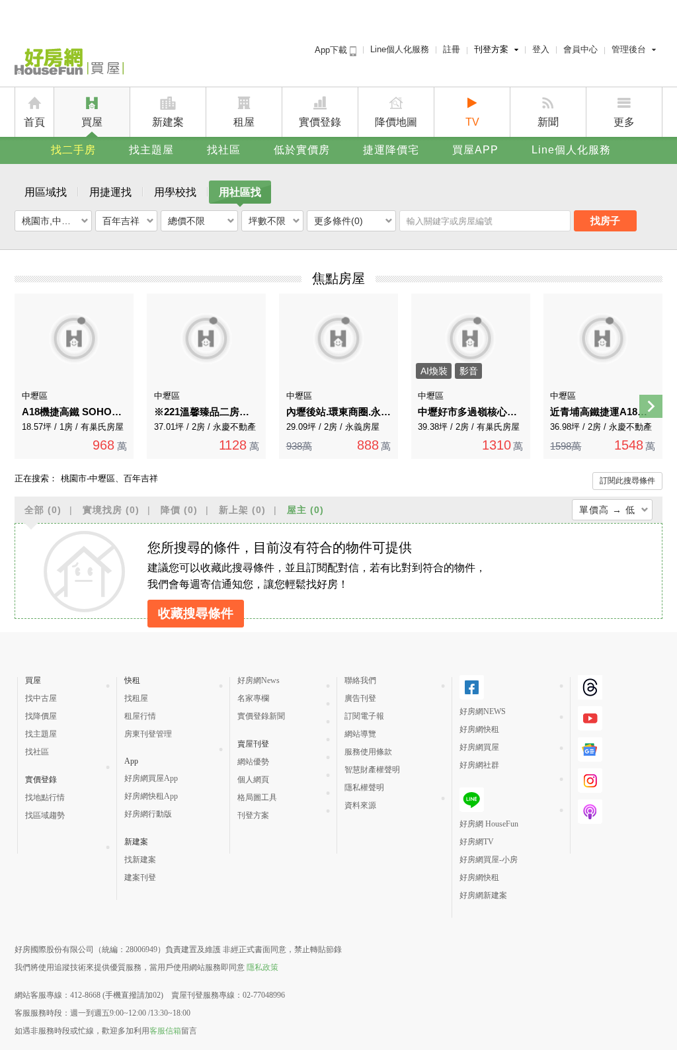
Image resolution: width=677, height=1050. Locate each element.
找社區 (224, 149)
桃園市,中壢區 (51, 221)
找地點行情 (45, 797)
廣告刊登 (360, 698)
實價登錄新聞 (261, 716)
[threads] (590, 687)
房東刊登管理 (148, 734)
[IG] (590, 780)
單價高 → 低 (607, 510)
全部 (42, 510)
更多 (624, 122)
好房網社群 (479, 765)
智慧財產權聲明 (372, 769)
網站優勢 (253, 761)
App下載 (332, 50)
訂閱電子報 (364, 716)
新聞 (548, 122)
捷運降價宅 (391, 149)
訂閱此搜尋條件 (627, 480)
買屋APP (475, 149)
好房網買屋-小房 (488, 859)
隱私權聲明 (364, 787)
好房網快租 (479, 729)
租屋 (244, 122)
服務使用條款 (368, 751)
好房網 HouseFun (488, 823)
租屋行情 (140, 716)
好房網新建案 (483, 895)
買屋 (91, 122)
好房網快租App (151, 796)
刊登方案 (491, 49)
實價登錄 (320, 122)
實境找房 (111, 510)
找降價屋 (41, 716)
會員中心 (580, 49)
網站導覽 (360, 734)
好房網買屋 (479, 747)
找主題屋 (151, 149)
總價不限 (186, 221)
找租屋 (136, 698)
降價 (179, 510)
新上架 (242, 510)
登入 (540, 49)
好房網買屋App (151, 778)
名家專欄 (253, 698)
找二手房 (73, 149)
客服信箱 (165, 1030)
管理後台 (629, 49)
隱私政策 (262, 967)
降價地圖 (396, 122)
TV (472, 122)
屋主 (305, 510)
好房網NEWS (482, 711)
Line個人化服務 (399, 49)
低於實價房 (302, 149)
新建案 (168, 122)
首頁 (34, 122)
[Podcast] (590, 811)
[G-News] (590, 749)
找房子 (605, 220)
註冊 (451, 49)
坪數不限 (267, 221)
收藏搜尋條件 (195, 613)
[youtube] (590, 718)
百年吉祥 (120, 221)
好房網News (258, 680)
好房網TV (476, 841)
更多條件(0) (338, 221)
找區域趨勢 (45, 815)
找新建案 (140, 859)
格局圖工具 (257, 797)
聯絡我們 (360, 680)
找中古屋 (41, 698)
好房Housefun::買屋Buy (69, 64)
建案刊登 (140, 877)
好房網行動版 (148, 814)
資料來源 (360, 805)
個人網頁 (253, 779)
